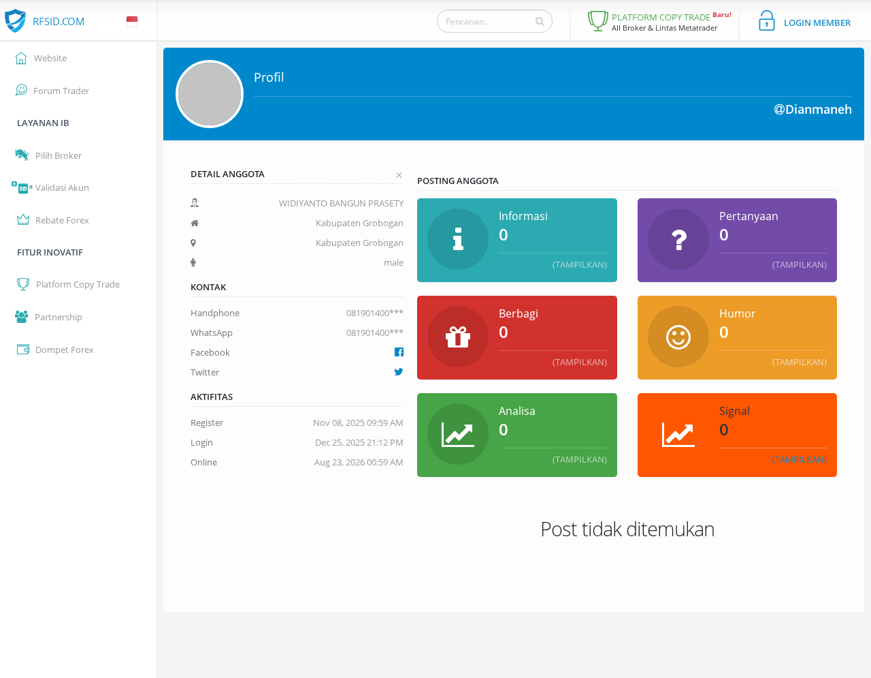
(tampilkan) (580, 264)
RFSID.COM (59, 21)
